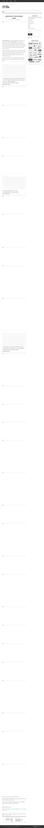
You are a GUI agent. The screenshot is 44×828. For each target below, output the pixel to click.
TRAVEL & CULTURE (5, 814)
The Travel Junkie (17, 19)
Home (4, 1)
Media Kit (15, 1)
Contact (11, 1)
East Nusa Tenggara (14, 814)
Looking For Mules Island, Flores (9, 820)
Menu (3, 11)
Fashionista (35, 826)
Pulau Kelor (8, 815)
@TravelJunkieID (12, 808)
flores (18, 814)
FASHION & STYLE (31, 21)
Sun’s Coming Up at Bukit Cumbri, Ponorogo (19, 820)
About (7, 1)
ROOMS (29, 26)
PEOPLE (29, 25)
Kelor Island (21, 814)
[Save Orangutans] (30, 37)
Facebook (5, 810)
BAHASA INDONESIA (31, 18)
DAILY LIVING (30, 20)
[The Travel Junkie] (6, 6)
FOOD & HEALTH (30, 23)
